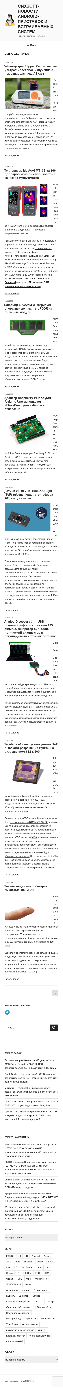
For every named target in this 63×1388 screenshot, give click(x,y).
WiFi (28, 1278)
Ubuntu (9, 1278)
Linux (39, 1267)
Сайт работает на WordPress (19, 1380)
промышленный (14, 1341)
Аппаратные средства (18, 1290)
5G (26, 1255)
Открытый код (44, 1307)
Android (36, 1255)
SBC (37, 1272)
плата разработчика (39, 1335)
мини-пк (42, 1329)
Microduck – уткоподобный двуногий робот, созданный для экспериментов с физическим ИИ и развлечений (31, 1091)
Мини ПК (38, 1301)
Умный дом (12, 1324)
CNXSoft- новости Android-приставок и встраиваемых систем (35, 18)
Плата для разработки (18, 1312)
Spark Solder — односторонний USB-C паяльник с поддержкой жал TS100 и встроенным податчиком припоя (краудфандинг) (31, 1077)
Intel (8, 1267)
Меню (33, 44)
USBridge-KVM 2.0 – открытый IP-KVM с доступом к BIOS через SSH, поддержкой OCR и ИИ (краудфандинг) (30, 1183)
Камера (36, 1295)
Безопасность (40, 1290)
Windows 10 (41, 1278)
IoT (15, 1267)
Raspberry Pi (12, 1272)
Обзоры (51, 1301)
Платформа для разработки (21, 1318)
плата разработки (15, 1335)
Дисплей (23, 1295)
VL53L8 (12, 572)
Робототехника (48, 1318)
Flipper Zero (55, 106)
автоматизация (30, 1324)
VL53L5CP (26, 572)
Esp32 (51, 1261)
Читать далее (12, 155)
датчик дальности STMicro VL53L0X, (29, 822)
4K (19, 1255)
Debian (40, 1261)
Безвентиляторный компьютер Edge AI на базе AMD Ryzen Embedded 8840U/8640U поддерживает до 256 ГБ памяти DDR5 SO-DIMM (31, 1064)
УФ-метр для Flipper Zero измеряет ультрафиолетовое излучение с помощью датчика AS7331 (30, 70)
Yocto (28, 1284)
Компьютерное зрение (18, 1301)
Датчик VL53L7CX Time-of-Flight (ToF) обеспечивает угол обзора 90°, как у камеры (28, 494)
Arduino (47, 1255)
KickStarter (27, 1267)
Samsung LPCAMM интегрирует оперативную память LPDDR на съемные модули (28, 308)
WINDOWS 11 (13, 1284)
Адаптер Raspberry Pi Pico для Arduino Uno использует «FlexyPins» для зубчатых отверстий (27, 403)
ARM (8, 1261)
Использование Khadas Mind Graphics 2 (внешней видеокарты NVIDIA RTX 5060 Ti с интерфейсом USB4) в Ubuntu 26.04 (31, 1197)
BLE (17, 1261)
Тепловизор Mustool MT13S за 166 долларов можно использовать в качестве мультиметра (30, 174)
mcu (48, 1267)
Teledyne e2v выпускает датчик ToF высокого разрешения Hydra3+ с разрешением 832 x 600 (31, 748)
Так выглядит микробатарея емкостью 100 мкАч (25, 888)
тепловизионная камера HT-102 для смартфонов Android (28, 251)
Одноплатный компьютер (19, 1307)
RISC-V (27, 1272)
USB (19, 1278)
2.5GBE (10, 1255)
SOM (46, 1272)
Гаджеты (10, 1295)
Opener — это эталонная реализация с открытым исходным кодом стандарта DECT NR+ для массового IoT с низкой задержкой (31, 1115)
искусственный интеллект (20, 1329)
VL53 (34, 837)
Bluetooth (28, 1261)
